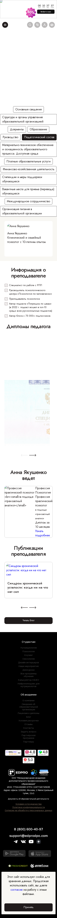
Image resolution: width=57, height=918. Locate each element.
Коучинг (28, 655)
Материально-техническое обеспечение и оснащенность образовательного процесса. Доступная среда (27, 149)
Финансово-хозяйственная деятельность (28, 169)
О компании (28, 700)
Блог (28, 716)
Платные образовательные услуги (28, 161)
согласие (17, 890)
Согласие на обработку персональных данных (28, 810)
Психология (28, 651)
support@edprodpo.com (28, 836)
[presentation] (24, 455)
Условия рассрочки (29, 720)
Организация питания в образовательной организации (22, 211)
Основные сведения (28, 109)
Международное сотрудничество (28, 201)
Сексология (29, 658)
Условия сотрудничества (28, 804)
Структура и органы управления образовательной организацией (22, 119)
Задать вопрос (28, 731)
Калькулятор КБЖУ (28, 679)
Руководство (10, 137)
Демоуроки (28, 669)
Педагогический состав (39, 137)
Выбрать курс (46, 12)
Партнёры (28, 741)
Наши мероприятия (28, 666)
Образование (38, 129)
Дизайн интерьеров (28, 662)
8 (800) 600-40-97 (28, 829)
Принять (28, 907)
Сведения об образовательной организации (28, 707)
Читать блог (28, 620)
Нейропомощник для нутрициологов (28, 685)
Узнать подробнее (42, 533)
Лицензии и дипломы (28, 713)
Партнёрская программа (28, 736)
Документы (17, 129)
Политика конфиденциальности (28, 807)
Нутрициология (28, 647)
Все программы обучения (28, 674)
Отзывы (28, 724)
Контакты (28, 728)
